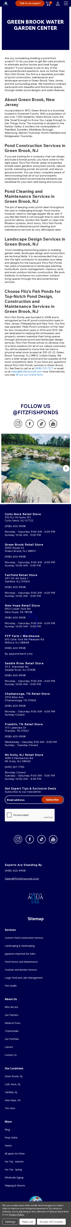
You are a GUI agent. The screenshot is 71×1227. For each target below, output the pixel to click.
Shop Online (11, 1137)
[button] (35, 468)
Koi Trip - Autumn (14, 1161)
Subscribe (52, 799)
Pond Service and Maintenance (21, 961)
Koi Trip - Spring (13, 1169)
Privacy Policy (16, 1214)
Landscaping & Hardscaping (20, 945)
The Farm (10, 1108)
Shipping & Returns (15, 1185)
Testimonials (11, 1031)
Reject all (27, 1221)
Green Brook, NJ (13, 1076)
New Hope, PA (12, 1100)
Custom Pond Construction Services (24, 937)
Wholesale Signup (14, 1177)
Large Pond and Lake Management (24, 977)
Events (8, 1145)
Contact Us (11, 1055)
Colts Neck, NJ (12, 1084)
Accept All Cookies (51, 1221)
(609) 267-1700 (14, 766)
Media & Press (12, 1023)
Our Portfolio (12, 1039)
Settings (10, 1221)
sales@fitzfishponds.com (26, 371)
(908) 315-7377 (44, 368)
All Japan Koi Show (15, 1153)
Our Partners (11, 1015)
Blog (7, 1129)
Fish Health (11, 985)
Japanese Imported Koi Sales (20, 953)
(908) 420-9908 (15, 526)
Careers (9, 1047)
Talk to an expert (29, 3)
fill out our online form (29, 374)
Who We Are (11, 1007)
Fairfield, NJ (11, 1092)
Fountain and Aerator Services (21, 969)
